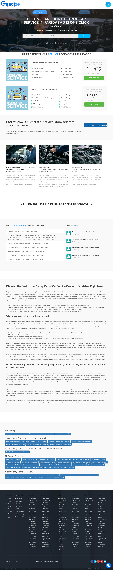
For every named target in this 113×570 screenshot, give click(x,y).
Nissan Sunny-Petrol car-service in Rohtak (81, 441)
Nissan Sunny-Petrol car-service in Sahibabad (60, 444)
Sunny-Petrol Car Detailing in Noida (88, 544)
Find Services (84, 36)
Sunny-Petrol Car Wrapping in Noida (89, 531)
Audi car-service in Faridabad (47, 464)
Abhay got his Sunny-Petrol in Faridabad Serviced (85, 255)
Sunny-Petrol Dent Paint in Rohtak (101, 506)
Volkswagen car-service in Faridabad (65, 462)
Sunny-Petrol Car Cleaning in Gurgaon (75, 513)
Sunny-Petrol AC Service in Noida (88, 525)
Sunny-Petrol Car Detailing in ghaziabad (32, 544)
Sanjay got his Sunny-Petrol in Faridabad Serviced (85, 247)
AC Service (42, 434)
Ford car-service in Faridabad (12, 462)
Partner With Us (10, 513)
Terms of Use (84, 569)
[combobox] (38, 36)
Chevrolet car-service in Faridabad (30, 462)
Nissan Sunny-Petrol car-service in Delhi (15, 441)
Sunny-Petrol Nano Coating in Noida (89, 538)
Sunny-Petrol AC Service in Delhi (63, 525)
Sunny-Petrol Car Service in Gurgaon (76, 500)
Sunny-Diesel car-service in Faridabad (89, 475)
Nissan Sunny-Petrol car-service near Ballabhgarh (17, 451)
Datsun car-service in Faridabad (99, 462)
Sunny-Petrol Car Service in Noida (89, 500)
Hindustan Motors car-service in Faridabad (32, 467)
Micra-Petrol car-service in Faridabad (50, 475)
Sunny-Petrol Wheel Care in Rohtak (102, 519)
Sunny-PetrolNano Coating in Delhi (62, 538)
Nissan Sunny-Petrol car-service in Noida (15, 444)
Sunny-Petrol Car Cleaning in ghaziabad (32, 513)
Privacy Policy (93, 569)
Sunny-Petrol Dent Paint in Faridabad (45, 506)
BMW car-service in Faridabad (63, 464)
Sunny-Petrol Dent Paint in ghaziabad (32, 506)
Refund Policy (102, 569)
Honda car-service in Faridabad (47, 459)
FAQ (9, 503)
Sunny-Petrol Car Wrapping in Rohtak (102, 531)
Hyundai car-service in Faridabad (30, 459)
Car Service (19, 498)
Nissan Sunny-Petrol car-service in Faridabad (59, 441)
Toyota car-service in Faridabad (64, 459)
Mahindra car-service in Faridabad (81, 459)
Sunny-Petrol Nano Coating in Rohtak (102, 538)
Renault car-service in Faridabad (47, 462)
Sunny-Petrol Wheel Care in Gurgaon (76, 519)
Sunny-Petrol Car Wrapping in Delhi (63, 531)
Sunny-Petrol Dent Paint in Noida (88, 506)
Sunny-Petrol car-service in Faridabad (55, 477)
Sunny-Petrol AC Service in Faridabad (45, 525)
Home (9, 498)
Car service (8, 434)
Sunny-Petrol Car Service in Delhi (63, 500)
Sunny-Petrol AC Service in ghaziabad (32, 525)
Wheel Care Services (33, 434)
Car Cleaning (23, 434)
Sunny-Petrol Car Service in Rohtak (102, 500)
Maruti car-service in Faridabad (13, 459)
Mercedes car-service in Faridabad (96, 464)
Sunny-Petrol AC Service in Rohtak (101, 525)
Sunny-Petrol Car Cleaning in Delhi (62, 513)
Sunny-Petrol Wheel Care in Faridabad (46, 519)
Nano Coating (59, 434)
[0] (107, 4)
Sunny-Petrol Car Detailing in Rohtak (101, 544)
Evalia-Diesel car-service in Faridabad (14, 475)
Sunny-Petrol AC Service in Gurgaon (75, 525)
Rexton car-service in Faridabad (51, 467)
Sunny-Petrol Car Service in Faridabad (46, 500)
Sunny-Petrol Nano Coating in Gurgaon (76, 538)
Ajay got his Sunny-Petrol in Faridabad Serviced (85, 232)
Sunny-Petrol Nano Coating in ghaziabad (33, 538)
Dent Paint (15, 434)
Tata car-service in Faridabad (98, 459)
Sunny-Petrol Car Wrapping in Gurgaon (76, 531)
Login (9, 517)
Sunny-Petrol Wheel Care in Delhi (63, 519)
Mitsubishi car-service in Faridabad (30, 464)
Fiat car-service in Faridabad (79, 464)
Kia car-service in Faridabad (67, 467)
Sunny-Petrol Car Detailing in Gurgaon (75, 544)
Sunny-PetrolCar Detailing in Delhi (62, 547)
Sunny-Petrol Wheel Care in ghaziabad (33, 519)
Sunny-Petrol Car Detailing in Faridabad (45, 544)
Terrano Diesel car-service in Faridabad (15, 477)
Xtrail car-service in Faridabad (32, 475)
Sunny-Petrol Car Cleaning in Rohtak (101, 513)
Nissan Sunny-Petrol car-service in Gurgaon (36, 441)
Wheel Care (19, 506)
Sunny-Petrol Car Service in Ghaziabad (33, 500)
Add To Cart (94, 78)
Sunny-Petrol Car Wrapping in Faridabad (46, 531)
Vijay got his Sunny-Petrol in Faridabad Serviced (85, 239)
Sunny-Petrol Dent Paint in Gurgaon (75, 506)
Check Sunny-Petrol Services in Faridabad (96, 125)
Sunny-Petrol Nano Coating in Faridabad (46, 538)
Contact (10, 506)
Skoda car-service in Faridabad (13, 464)
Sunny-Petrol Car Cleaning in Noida (88, 513)
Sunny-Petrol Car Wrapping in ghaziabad (33, 531)
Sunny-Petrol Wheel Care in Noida (89, 519)
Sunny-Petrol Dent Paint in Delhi (62, 506)
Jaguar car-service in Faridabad (13, 467)
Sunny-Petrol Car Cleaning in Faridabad (45, 513)
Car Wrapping (50, 434)
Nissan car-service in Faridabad (83, 462)
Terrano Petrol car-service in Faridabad (35, 477)
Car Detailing (67, 434)
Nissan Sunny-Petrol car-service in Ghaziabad (37, 444)
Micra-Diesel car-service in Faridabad (69, 475)
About (9, 501)
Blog (9, 509)
